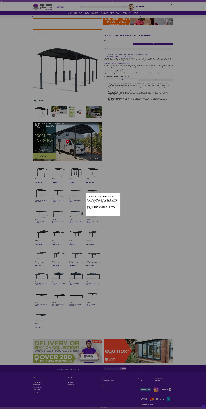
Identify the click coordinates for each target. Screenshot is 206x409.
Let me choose (94, 211)
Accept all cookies (110, 211)
